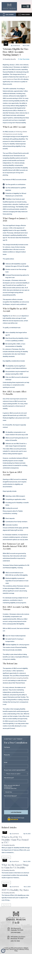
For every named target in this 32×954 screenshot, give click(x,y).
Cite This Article (24, 59)
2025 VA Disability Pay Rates (15, 890)
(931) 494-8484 (15, 932)
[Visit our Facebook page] (13, 923)
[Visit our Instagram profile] (18, 923)
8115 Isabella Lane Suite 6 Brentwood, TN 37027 (18, 937)
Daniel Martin (16, 45)
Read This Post (6, 857)
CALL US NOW (9, 14)
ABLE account (17, 316)
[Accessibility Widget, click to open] (3, 951)
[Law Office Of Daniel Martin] (9, 8)
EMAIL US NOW (26, 14)
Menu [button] (24, 6)
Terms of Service (14, 949)
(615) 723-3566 (15, 941)
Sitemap (21, 949)
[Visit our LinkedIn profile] (16, 923)
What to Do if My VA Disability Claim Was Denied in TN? (15, 840)
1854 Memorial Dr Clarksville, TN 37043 (17, 929)
